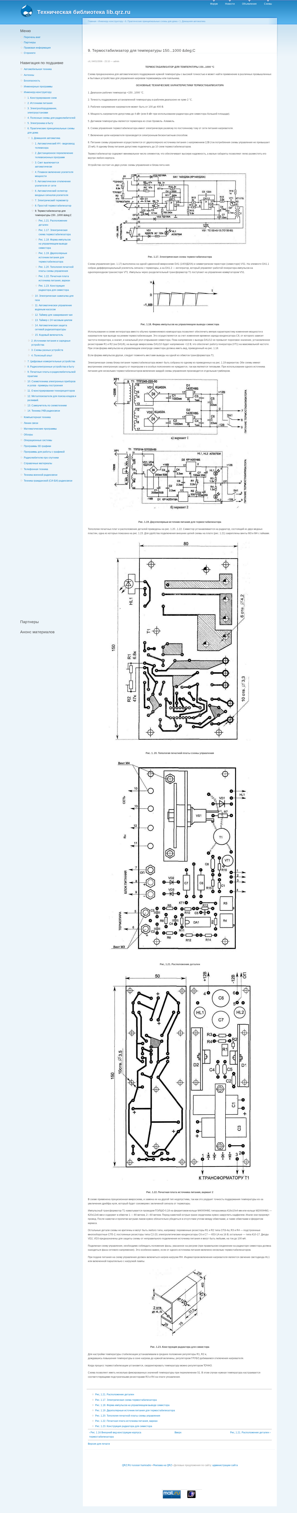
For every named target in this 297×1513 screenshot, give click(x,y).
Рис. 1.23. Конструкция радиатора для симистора (54, 287)
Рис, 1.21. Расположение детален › (250, 1432)
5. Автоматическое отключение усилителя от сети (53, 183)
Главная (92, 21)
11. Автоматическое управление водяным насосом (53, 307)
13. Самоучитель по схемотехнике (47, 405)
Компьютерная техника (37, 417)
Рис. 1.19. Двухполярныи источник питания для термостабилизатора (53, 257)
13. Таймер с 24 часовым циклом (53, 320)
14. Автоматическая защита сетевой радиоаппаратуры (51, 327)
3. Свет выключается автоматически (47, 164)
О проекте (30, 53)
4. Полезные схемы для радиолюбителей (51, 117)
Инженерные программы (38, 86)
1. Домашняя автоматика (45, 138)
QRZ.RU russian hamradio (136, 1465)
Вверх (178, 1432)
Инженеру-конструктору (38, 92)
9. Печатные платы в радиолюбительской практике (51, 374)
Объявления (249, 3)
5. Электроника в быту (40, 123)
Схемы (268, 3)
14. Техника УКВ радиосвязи (43, 410)
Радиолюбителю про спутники (41, 457)
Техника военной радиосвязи (40, 474)
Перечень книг (32, 37)
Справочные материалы (38, 463)
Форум (214, 3)
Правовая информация (37, 47)
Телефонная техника (36, 469)
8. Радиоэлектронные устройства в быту (50, 366)
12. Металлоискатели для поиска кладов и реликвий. (51, 398)
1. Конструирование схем (42, 97)
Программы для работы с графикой (44, 451)
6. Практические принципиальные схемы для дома (51, 130)
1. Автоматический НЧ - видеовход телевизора (55, 145)
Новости (230, 3)
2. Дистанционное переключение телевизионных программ (54, 155)
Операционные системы (38, 440)
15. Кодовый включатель (49, 335)
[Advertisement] (50, 548)
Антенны (29, 75)
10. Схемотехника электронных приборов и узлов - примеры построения (51, 383)
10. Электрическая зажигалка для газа (54, 298)
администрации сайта (225, 1465)
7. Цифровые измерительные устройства (51, 361)
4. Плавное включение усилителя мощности (54, 174)
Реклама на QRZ (162, 1465)
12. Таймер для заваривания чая (54, 314)
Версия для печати (99, 1443)
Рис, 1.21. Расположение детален (53, 222)
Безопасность (32, 80)
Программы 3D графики (37, 446)
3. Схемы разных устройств (47, 350)
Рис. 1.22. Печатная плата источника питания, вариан (54, 278)
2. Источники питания (40, 103)
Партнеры (30, 42)
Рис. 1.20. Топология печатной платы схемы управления (56, 269)
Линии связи (31, 423)
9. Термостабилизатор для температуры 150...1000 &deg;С (53, 213)
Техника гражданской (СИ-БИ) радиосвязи (48, 480)
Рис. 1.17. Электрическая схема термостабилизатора (55, 232)
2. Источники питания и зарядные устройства (51, 342)
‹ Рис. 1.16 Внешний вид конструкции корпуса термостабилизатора (115, 1434)
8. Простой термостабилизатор (53, 205)
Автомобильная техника (38, 69)
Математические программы (40, 428)
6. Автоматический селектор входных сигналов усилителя (51, 193)
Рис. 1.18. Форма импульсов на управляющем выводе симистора (55, 243)
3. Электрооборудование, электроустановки (42, 110)
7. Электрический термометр (51, 200)
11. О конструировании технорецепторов (51, 390)
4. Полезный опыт (41, 355)
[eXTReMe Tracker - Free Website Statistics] (191, 1497)
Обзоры (28, 434)
